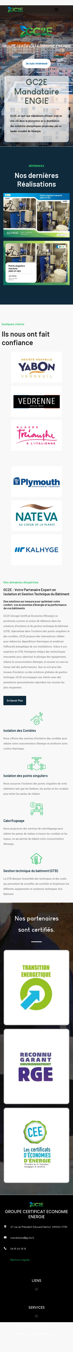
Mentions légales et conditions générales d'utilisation (36, 1334)
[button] (56, 9)
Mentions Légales (20, 1259)
